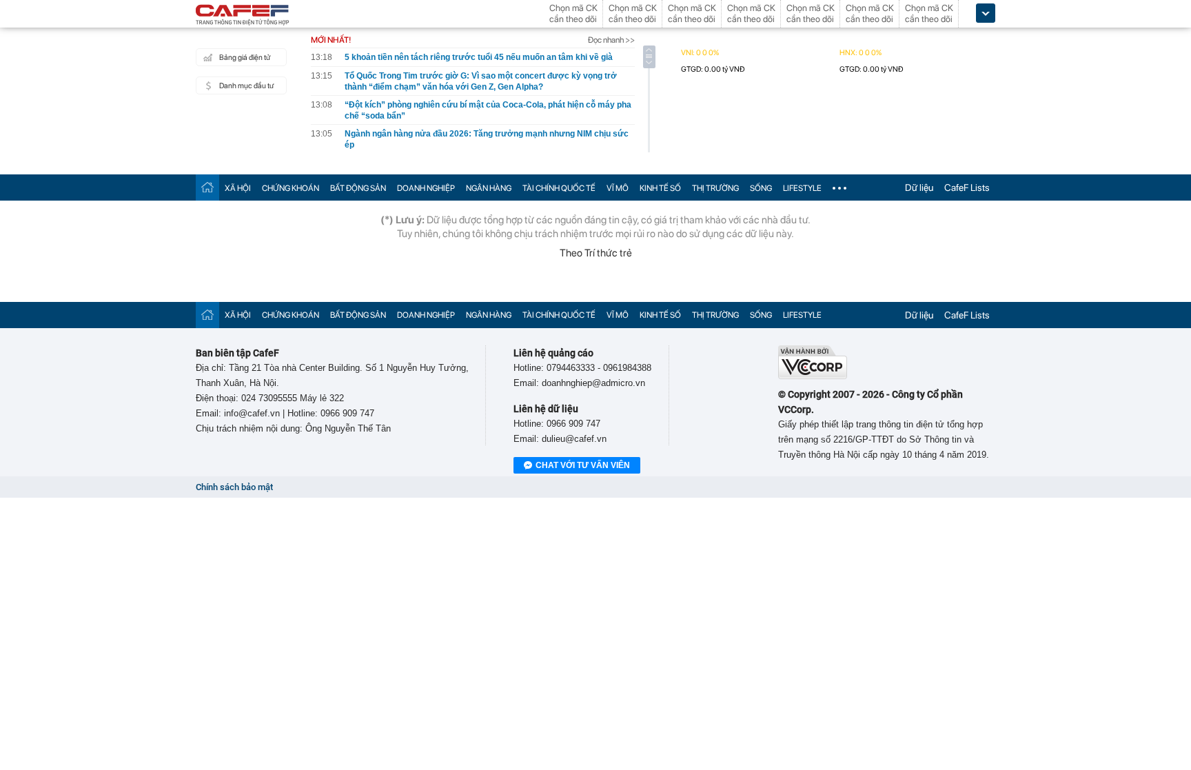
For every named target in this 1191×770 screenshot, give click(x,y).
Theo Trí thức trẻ (596, 253)
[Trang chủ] (207, 187)
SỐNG (761, 188)
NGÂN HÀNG (488, 188)
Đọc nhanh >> (611, 40)
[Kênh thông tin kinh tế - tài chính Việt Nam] (242, 16)
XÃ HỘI (238, 188)
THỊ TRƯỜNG (715, 188)
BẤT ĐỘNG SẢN (358, 188)
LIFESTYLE (802, 188)
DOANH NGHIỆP (426, 188)
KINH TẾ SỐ (660, 188)
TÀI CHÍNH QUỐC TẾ (559, 188)
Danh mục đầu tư (246, 85)
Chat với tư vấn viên (583, 465)
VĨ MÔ (618, 188)
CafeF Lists (967, 187)
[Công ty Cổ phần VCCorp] (812, 376)
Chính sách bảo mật (234, 487)
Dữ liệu (919, 187)
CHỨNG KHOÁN (290, 188)
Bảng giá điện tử (244, 57)
